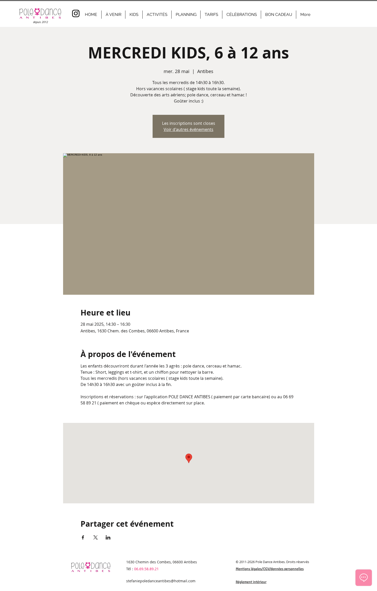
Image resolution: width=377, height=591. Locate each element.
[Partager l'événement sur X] (95, 537)
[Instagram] (76, 13)
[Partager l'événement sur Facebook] (83, 537)
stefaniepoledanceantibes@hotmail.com (160, 580)
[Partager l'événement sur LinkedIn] (108, 537)
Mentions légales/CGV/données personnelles (270, 569)
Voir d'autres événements (188, 129)
